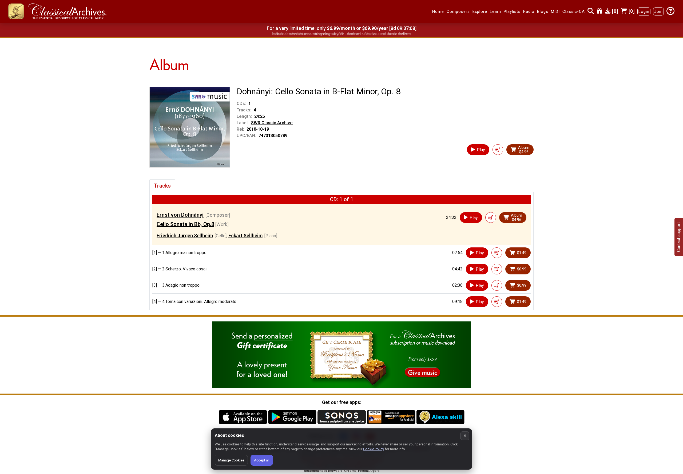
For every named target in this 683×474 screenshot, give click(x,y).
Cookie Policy (373, 449)
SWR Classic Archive (272, 122)
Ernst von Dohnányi (180, 215)
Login (643, 11)
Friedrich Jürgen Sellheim (185, 235)
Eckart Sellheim (245, 235)
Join (658, 11)
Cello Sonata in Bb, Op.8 (185, 224)
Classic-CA (573, 11)
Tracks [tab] (162, 185)
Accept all (261, 460)
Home (438, 11)
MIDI (555, 11)
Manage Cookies (231, 460)
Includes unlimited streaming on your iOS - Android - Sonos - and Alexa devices (341, 34)
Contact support (678, 237)
